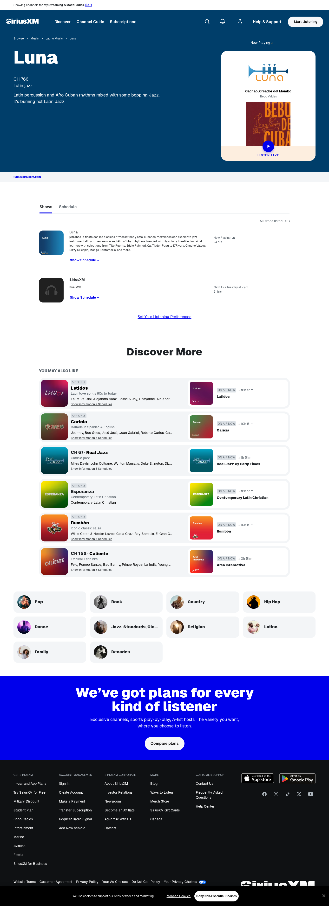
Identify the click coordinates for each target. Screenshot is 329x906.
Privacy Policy (87, 882)
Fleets (18, 855)
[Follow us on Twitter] (299, 796)
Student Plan (23, 810)
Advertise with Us (118, 819)
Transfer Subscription (75, 810)
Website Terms (24, 882)
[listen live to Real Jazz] (54, 460)
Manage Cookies (179, 896)
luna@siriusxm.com (27, 177)
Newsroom (113, 801)
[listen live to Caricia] (54, 426)
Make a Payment (72, 801)
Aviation (19, 846)
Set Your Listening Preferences (164, 316)
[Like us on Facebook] (264, 796)
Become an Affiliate (120, 810)
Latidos (79, 388)
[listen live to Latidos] (54, 393)
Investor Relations (118, 792)
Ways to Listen (161, 792)
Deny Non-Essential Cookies (216, 896)
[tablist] (164, 207)
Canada (156, 819)
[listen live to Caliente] (54, 561)
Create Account (71, 792)
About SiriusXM (116, 783)
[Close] (324, 895)
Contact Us (204, 783)
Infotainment (23, 828)
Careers (110, 828)
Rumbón (80, 523)
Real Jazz (97, 452)
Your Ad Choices (115, 882)
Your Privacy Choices (180, 882)
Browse (18, 38)
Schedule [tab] (68, 206)
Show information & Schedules (91, 404)
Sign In (64, 783)
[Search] (207, 22)
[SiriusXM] (22, 22)
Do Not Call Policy (146, 882)
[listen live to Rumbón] (54, 527)
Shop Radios (23, 819)
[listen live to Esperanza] (54, 494)
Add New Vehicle (72, 828)
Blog (154, 783)
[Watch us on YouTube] (311, 796)
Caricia (79, 421)
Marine (18, 837)
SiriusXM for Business (30, 863)
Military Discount (26, 801)
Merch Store (159, 801)
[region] (164, 896)
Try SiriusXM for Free (29, 792)
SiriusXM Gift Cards (165, 810)
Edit (88, 5)
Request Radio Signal (75, 819)
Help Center (205, 806)
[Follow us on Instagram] (276, 796)
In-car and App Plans (29, 783)
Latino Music (54, 38)
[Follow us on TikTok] (287, 796)
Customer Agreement (55, 882)
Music (35, 38)
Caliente (98, 553)
